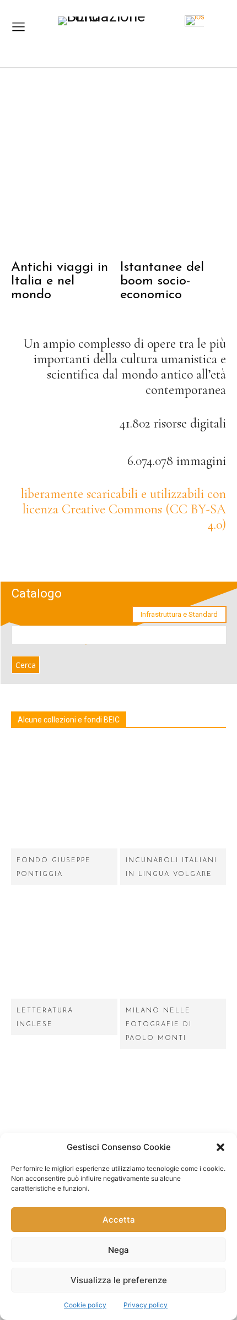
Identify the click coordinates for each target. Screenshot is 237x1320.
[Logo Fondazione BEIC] (113, 24)
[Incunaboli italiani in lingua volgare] (173, 795)
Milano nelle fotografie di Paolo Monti (159, 1024)
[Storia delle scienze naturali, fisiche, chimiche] (173, 1110)
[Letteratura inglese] (64, 946)
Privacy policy (145, 1305)
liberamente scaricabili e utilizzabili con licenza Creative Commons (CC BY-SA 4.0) (123, 509)
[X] (213, 555)
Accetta (119, 1219)
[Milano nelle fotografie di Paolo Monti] (173, 946)
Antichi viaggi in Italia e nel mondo (59, 281)
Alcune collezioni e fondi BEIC (69, 719)
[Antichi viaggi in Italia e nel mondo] (64, 170)
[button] (220, 1147)
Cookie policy (85, 1305)
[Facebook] (153, 555)
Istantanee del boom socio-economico (162, 281)
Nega (118, 1250)
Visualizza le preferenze (119, 1280)
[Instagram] (183, 555)
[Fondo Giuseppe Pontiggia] (64, 795)
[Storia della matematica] (64, 1110)
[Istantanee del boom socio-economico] (173, 170)
